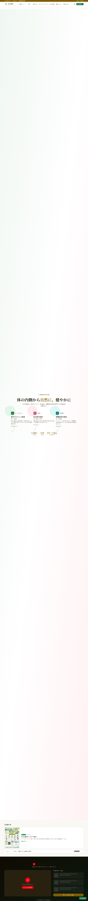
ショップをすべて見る (69, 895)
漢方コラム (35, 4)
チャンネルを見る (28, 887)
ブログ (29, 4)
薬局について (58, 4)
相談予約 (80, 4)
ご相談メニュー (22, 4)
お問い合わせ (66, 4)
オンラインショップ (43, 4)
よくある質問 (51, 4)
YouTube (77, 0)
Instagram (82, 0)
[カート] (74, 4)
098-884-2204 (7, 0)
